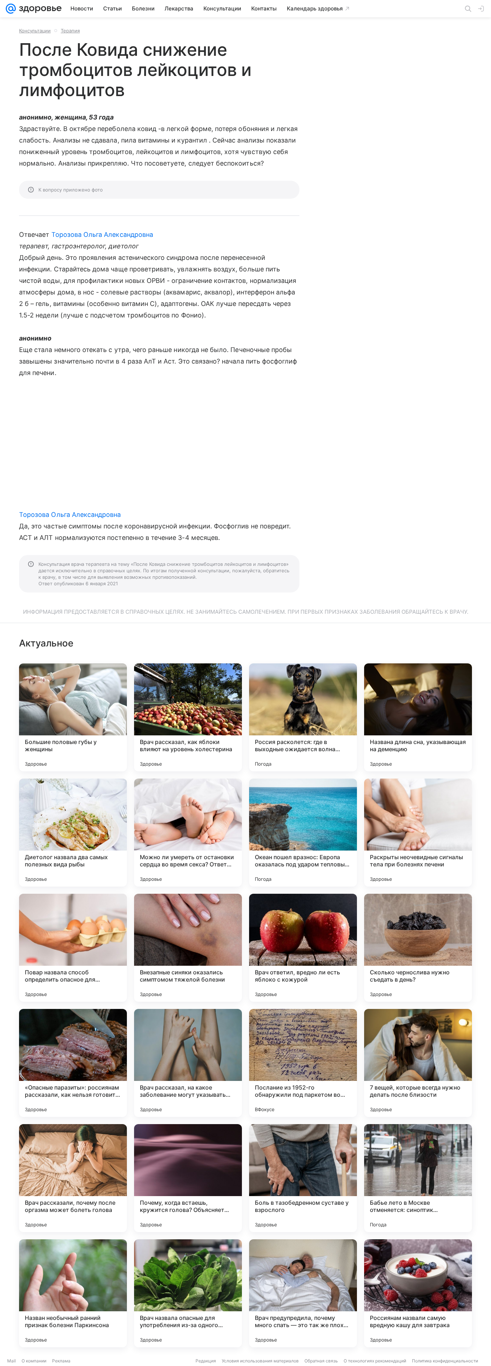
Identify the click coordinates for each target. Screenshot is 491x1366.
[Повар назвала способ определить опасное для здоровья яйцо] (73, 948)
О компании (34, 1360)
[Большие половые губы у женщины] (73, 717)
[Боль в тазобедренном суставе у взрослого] (303, 1178)
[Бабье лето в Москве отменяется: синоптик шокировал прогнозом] (418, 1178)
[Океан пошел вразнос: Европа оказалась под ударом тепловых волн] (303, 833)
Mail (11, 1360)
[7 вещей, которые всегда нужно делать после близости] (418, 1063)
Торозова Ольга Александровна (102, 234)
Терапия (70, 30)
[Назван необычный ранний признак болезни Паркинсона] (73, 1293)
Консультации (35, 30)
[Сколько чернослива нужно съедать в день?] (418, 948)
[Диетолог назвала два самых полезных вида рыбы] (73, 833)
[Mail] (11, 8)
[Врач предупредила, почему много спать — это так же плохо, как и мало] (303, 1293)
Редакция (206, 1360)
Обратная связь (321, 1360)
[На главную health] (39, 8)
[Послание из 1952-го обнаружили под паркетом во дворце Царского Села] (303, 1063)
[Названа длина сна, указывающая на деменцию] (418, 717)
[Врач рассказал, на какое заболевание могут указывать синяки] (188, 1063)
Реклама (61, 1360)
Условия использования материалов (260, 1360)
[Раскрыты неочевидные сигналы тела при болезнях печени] (418, 833)
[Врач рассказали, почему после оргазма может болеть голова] (73, 1178)
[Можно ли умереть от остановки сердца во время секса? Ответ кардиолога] (188, 833)
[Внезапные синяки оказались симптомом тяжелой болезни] (188, 948)
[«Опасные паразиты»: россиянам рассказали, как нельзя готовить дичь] (73, 1063)
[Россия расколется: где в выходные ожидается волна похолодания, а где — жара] (303, 717)
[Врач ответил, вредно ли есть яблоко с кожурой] (303, 948)
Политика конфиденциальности (445, 1360)
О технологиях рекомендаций (375, 1360)
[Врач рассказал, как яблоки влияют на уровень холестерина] (188, 717)
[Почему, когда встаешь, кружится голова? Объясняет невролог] (188, 1178)
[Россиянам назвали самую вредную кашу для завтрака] (418, 1293)
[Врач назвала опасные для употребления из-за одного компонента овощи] (188, 1293)
